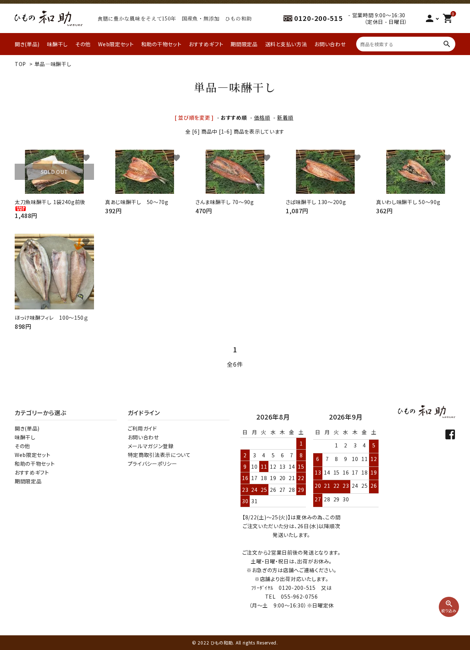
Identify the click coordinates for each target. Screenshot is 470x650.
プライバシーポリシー (152, 463)
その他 (83, 44)
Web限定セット (116, 44)
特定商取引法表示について (159, 454)
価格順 (262, 117)
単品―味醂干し (53, 64)
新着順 (285, 117)
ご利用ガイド (142, 428)
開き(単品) (27, 44)
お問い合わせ (330, 44)
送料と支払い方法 (286, 44)
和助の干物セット (161, 44)
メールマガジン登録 (151, 446)
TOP (20, 64)
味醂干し (57, 44)
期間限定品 (244, 44)
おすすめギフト (206, 44)
